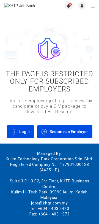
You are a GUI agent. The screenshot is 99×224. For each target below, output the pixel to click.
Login (24, 131)
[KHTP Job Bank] (27, 6)
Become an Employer (69, 131)
